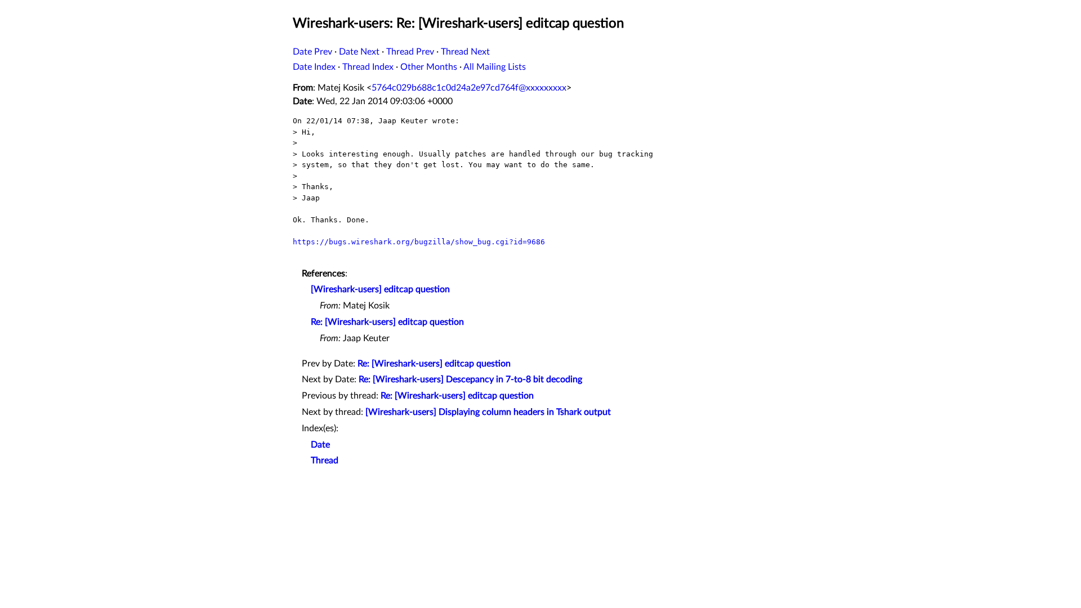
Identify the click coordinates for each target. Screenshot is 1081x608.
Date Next (359, 51)
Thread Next (465, 51)
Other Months (428, 66)
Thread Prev (410, 51)
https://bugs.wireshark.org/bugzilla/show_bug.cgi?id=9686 (419, 242)
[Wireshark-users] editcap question (380, 289)
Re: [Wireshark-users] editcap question (387, 322)
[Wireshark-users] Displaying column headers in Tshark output (488, 412)
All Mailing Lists (494, 66)
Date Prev (312, 51)
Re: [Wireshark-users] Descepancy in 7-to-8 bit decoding (470, 379)
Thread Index (368, 66)
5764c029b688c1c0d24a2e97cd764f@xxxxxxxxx (469, 87)
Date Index (314, 66)
